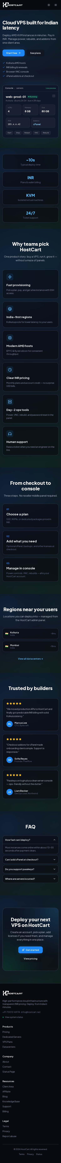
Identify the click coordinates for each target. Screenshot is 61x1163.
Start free (11, 53)
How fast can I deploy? (17, 839)
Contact (7, 1066)
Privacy (6, 1131)
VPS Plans (8, 1041)
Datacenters (9, 1046)
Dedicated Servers (12, 1036)
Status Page (9, 1071)
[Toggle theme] (49, 5)
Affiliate (6, 1091)
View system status (14, 1017)
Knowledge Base (11, 1101)
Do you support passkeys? (19, 869)
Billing (6, 1111)
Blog (5, 1096)
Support (7, 1106)
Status (39, 1154)
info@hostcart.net (31, 1012)
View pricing (30, 958)
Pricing (6, 1031)
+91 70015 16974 (11, 1012)
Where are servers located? (20, 878)
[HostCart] (13, 4)
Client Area (8, 1086)
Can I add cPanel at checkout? (21, 859)
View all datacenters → (30, 658)
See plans (35, 53)
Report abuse (9, 1136)
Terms (6, 1126)
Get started (32, 949)
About (6, 1061)
